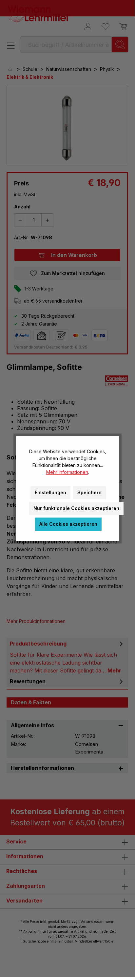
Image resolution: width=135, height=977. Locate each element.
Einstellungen (50, 492)
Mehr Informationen (67, 472)
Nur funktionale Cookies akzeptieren (76, 508)
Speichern (89, 492)
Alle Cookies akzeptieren (68, 524)
